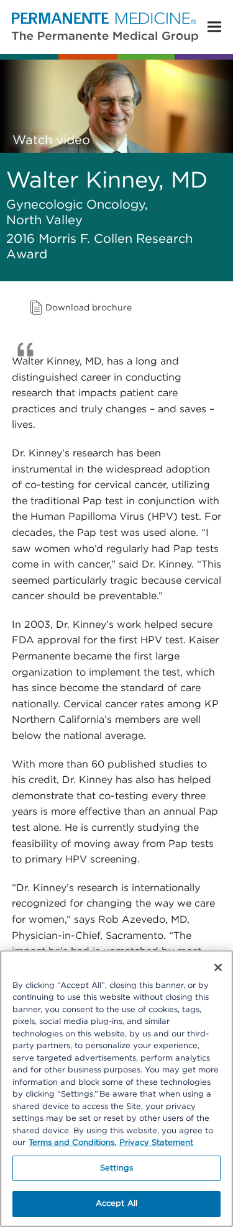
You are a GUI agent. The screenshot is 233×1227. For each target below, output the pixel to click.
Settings (116, 1168)
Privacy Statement (156, 1143)
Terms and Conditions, (72, 1143)
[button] (214, 27)
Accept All (116, 1204)
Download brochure (88, 308)
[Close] (218, 967)
